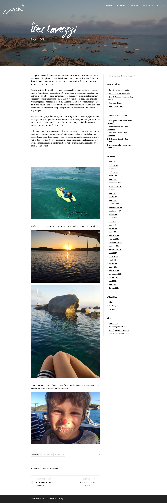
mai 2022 (112, 162)
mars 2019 (113, 179)
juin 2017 (112, 190)
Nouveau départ (115, 103)
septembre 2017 (115, 186)
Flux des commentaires (119, 330)
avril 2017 (113, 197)
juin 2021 (112, 169)
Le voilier (134, 5)
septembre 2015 (115, 249)
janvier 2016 (114, 239)
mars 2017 (113, 200)
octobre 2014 (114, 277)
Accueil (109, 5)
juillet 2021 (113, 165)
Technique (113, 306)
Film (111, 302)
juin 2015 (112, 260)
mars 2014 (113, 284)
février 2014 (114, 288)
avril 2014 (113, 281)
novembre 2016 (115, 207)
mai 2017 (112, 193)
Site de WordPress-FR (118, 334)
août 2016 (113, 214)
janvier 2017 (114, 204)
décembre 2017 (115, 183)
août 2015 (113, 253)
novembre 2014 (115, 274)
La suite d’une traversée (119, 90)
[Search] (134, 76)
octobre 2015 (114, 246)
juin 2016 (112, 221)
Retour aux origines (117, 106)
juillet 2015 (113, 256)
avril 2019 (113, 176)
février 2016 (114, 235)
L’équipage (120, 5)
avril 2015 (113, 263)
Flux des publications (117, 327)
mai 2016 (112, 225)
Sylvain (36, 469)
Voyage (55, 469)
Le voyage (147, 5)
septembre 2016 (115, 211)
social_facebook (135, 499)
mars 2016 (113, 232)
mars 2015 (113, 267)
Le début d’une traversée (119, 93)
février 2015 (114, 270)
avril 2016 (113, 228)
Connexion (113, 323)
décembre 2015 (115, 242)
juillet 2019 (113, 172)
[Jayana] (14, 8)
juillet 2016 (113, 218)
